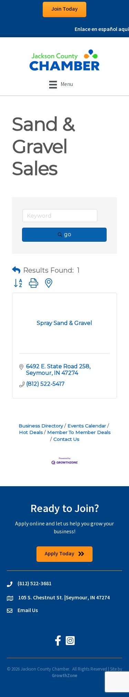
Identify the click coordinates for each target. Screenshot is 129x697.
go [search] (67, 234)
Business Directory (41, 425)
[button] (16, 270)
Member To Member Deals (78, 432)
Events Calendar (86, 425)
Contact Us (66, 439)
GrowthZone (64, 676)
